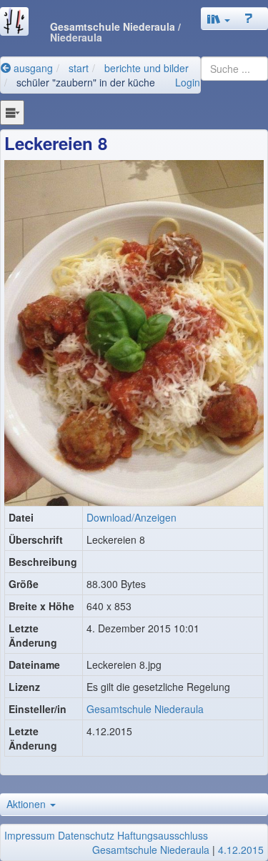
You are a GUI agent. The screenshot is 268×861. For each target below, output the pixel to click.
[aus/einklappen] (12, 112)
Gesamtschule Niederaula (145, 709)
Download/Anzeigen (131, 517)
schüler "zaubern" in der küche (85, 82)
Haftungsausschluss (162, 835)
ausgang (32, 68)
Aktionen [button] (27, 804)
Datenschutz (86, 835)
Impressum (29, 835)
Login (187, 82)
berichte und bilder (146, 68)
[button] (219, 18)
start (79, 68)
